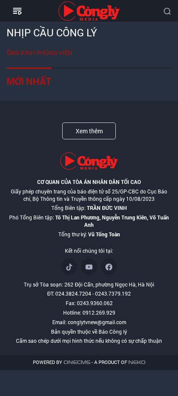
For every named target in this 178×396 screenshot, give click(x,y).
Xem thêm (89, 131)
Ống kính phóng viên (39, 52)
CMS (77, 362)
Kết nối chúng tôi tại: (89, 250)
